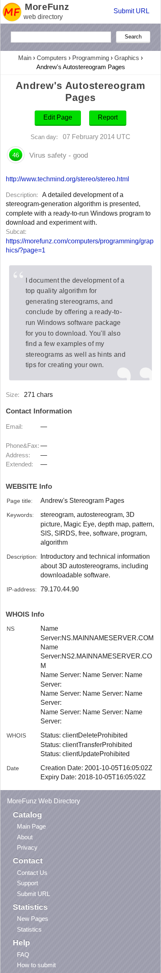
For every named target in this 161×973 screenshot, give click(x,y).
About (25, 837)
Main (24, 57)
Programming (90, 57)
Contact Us (32, 872)
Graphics (126, 57)
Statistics (29, 929)
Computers (52, 57)
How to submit (36, 964)
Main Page (31, 826)
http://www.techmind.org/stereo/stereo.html (67, 179)
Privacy (27, 847)
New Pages (32, 918)
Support (27, 883)
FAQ (23, 954)
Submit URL (131, 10)
